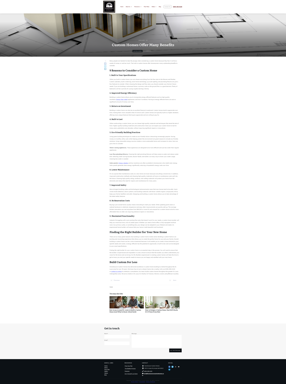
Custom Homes (137, 51)
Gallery (106, 371)
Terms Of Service (150, 381)
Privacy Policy (134, 381)
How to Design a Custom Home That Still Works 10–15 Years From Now (162, 305)
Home (106, 365)
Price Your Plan (128, 366)
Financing (127, 371)
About (106, 367)
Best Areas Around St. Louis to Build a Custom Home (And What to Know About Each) (126, 305)
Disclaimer (142, 381)
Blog (105, 375)
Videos (106, 373)
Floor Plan (107, 369)
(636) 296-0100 (148, 371)
